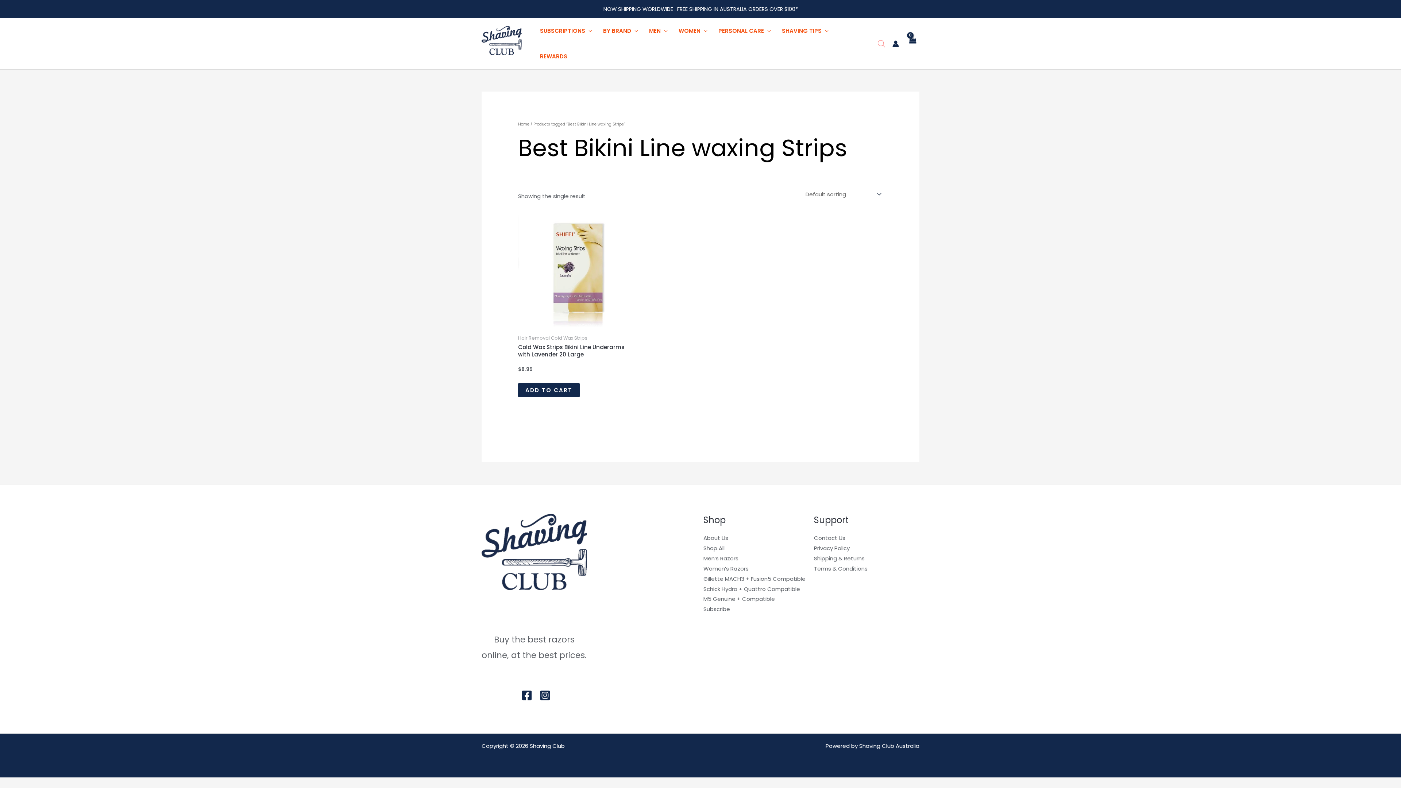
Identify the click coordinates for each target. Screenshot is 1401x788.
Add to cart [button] (548, 390)
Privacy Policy (832, 548)
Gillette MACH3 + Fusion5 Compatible (754, 579)
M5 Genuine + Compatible (739, 599)
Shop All (714, 548)
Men (655, 31)
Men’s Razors (720, 558)
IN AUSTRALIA (731, 9)
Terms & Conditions (841, 568)
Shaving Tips (802, 31)
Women (689, 31)
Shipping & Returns (839, 558)
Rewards (553, 56)
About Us (715, 538)
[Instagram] (545, 695)
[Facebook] (527, 695)
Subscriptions (562, 31)
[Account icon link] (895, 43)
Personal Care (741, 31)
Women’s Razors (726, 568)
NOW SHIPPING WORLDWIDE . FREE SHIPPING (658, 9)
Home (523, 124)
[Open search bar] (881, 43)
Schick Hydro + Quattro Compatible (751, 589)
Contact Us (829, 538)
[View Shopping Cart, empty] (912, 44)
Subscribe (716, 609)
